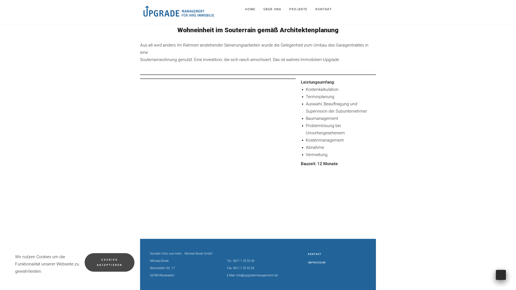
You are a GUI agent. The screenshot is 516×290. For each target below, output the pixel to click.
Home (250, 9)
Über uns (272, 9)
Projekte (298, 9)
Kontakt (323, 9)
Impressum (317, 262)
